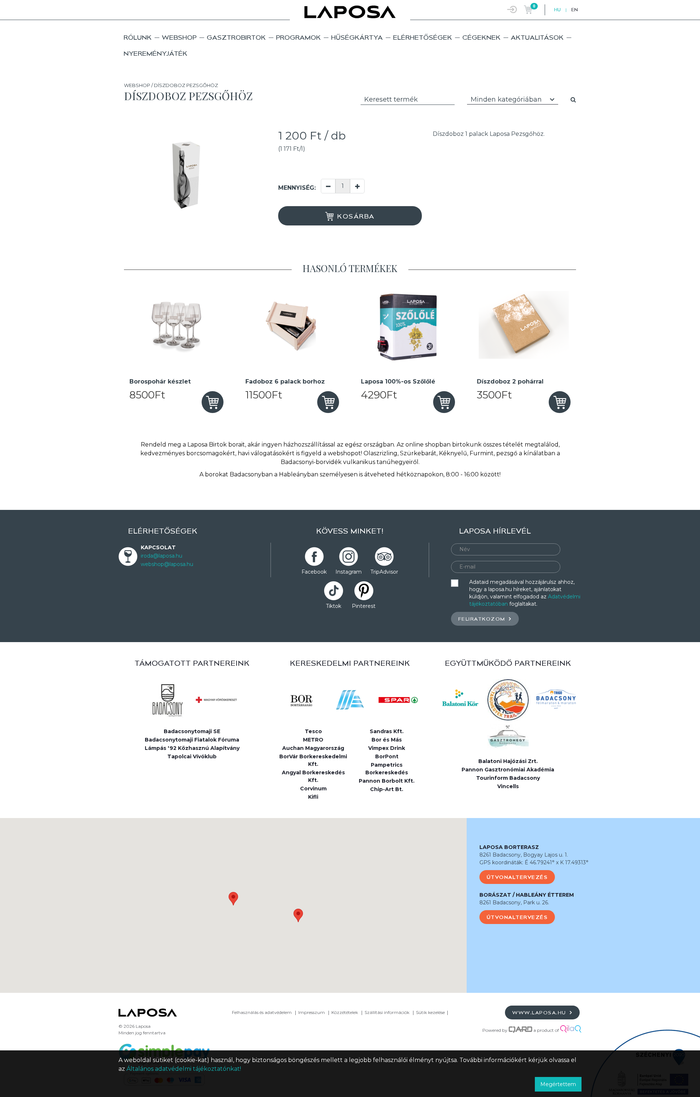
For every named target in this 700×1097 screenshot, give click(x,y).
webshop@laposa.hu (167, 564)
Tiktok (333, 606)
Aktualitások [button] (537, 37)
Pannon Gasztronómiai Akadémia (508, 769)
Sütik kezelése (430, 1012)
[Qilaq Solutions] (571, 1030)
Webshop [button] (179, 37)
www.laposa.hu (540, 1012)
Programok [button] (298, 37)
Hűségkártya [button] (357, 37)
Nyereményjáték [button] (155, 53)
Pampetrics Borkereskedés (386, 769)
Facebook (314, 572)
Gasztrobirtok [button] (236, 37)
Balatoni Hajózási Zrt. (508, 761)
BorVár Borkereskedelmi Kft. (313, 760)
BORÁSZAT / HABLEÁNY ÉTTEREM (526, 895)
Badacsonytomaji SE (192, 731)
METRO (313, 739)
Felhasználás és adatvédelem (262, 1012)
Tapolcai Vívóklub (192, 756)
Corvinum (313, 788)
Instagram (348, 572)
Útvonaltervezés (517, 877)
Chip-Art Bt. (386, 789)
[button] (233, 898)
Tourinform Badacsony (508, 778)
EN (574, 9)
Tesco (313, 731)
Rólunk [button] (138, 37)
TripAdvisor (384, 572)
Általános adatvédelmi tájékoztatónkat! (184, 1068)
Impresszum (311, 1012)
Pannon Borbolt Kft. (387, 781)
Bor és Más (387, 739)
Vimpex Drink (386, 748)
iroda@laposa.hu (161, 556)
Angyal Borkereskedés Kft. (313, 776)
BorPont (386, 756)
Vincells (508, 786)
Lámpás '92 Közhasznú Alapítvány (192, 748)
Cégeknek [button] (481, 37)
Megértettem (558, 1084)
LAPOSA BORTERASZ (509, 847)
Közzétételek (344, 1012)
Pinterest (364, 606)
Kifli (313, 797)
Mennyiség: (297, 187)
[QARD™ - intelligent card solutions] (520, 1030)
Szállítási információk (387, 1012)
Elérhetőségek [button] (422, 37)
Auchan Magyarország (313, 748)
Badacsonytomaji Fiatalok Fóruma (192, 739)
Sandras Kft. (387, 731)
